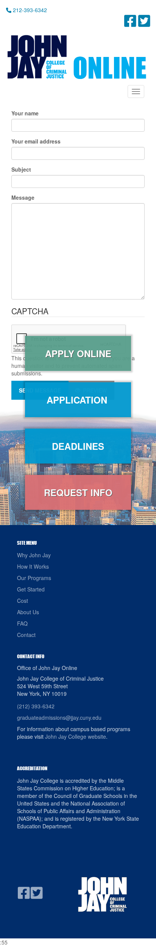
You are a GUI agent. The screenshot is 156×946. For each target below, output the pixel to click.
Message (22, 197)
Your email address (36, 141)
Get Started (31, 589)
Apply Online (78, 353)
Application (78, 399)
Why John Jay (34, 555)
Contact (26, 635)
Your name (25, 113)
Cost (22, 600)
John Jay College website (75, 736)
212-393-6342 (29, 10)
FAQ (22, 623)
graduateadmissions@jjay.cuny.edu (59, 717)
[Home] (76, 57)
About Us (28, 612)
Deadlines (78, 446)
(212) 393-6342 (36, 706)
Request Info (78, 492)
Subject (21, 169)
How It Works (33, 566)
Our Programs (34, 578)
